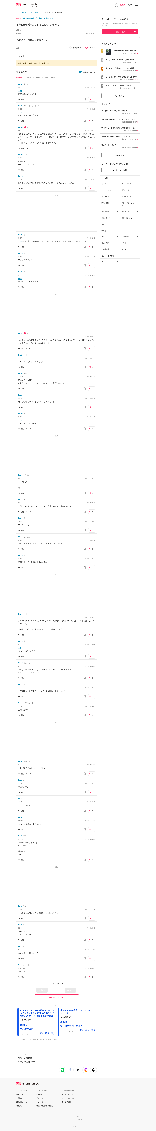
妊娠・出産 (126, 236)
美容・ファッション (128, 204)
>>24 (20, 241)
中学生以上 (105, 249)
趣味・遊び (105, 218)
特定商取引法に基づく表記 (44, 1105)
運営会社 (19, 1105)
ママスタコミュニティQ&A (26, 1062)
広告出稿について (21, 1102)
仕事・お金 (126, 211)
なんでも (104, 184)
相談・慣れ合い (127, 218)
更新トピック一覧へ (56, 997)
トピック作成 (119, 31)
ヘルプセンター (21, 1094)
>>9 (19, 648)
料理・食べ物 (126, 196)
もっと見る (119, 95)
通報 (17, 48)
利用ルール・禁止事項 (25, 1058)
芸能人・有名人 (127, 190)
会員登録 (123, 5)
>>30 (20, 112)
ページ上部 (78, 1119)
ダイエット (105, 211)
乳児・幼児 (105, 243)
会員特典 (19, 1098)
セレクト (104, 261)
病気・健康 (105, 203)
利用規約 (39, 1094)
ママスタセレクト (67, 1094)
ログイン (130, 5)
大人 (103, 224)
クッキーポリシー (41, 1102)
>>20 (20, 91)
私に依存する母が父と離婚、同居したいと (38, 18)
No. (20, 84)
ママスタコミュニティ (69, 1098)
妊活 (103, 236)
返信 (22, 99)
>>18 (20, 420)
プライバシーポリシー (43, 1098)
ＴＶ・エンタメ (107, 190)
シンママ (125, 249)
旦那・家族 (105, 196)
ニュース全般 (126, 184)
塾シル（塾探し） (67, 1102)
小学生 (124, 243)
